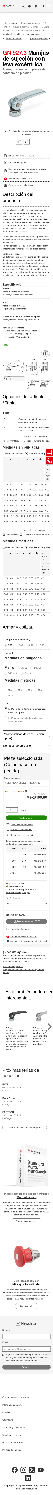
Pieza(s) (22, 810)
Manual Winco (27, 1197)
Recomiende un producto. (22, 835)
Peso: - (9, 903)
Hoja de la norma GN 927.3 (21, 156)
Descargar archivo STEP (28, 921)
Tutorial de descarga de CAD (23, 936)
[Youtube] (40, 1470)
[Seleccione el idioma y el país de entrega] (29, 6)
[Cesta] (36, 6)
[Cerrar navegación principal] (49, 6)
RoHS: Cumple (13, 898)
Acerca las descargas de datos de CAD (28, 941)
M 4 (10, 690)
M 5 (20, 690)
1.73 (10, 645)
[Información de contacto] (49, 460)
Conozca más (26, 1306)
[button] (23, 6)
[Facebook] (14, 1470)
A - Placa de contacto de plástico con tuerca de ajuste (27, 711)
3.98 (42, 645)
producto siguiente (39, 38)
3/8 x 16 (27, 673)
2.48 (21, 645)
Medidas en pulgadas (39, 453)
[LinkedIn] (27, 1477)
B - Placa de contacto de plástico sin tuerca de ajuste (25, 720)
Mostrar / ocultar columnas (34, 436)
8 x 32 (11, 668)
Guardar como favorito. (21, 829)
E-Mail (5, 1342)
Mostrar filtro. (12, 441)
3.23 (31, 645)
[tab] (19, 141)
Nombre (6, 1330)
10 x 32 (23, 668)
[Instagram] (23, 1470)
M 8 (40, 690)
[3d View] (45, 353)
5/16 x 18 (12, 673)
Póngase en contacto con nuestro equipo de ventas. (23, 971)
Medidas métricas (14, 453)
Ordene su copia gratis (26, 1221)
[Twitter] (32, 1470)
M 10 (10, 695)
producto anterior (13, 38)
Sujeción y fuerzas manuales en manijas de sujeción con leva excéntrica (27, 170)
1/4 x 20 (37, 668)
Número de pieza (12, 778)
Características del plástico (20, 185)
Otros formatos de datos (17, 929)
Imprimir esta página (18, 162)
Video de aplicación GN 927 (21, 178)
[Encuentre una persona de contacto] (49, 452)
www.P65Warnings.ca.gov (18, 892)
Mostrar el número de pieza (36, 441)
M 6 (30, 690)
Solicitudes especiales (13, 966)
